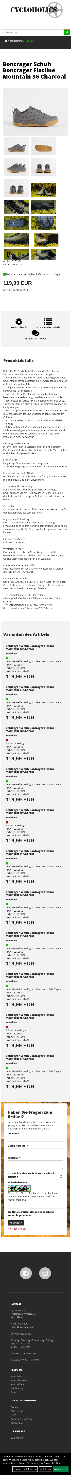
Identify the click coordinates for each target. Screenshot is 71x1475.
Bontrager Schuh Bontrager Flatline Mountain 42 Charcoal (30, 647)
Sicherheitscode (17, 1182)
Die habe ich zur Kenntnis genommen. (31, 1213)
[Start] (6, 40)
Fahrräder (16, 1376)
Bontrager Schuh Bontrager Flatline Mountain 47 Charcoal (30, 1057)
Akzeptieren (61, 1469)
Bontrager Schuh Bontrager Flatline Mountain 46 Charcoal (30, 1016)
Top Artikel (17, 1437)
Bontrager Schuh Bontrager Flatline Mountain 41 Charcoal (30, 852)
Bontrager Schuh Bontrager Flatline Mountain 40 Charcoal (30, 811)
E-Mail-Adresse (16, 1145)
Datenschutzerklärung (25, 1211)
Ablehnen (45, 1469)
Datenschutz (18, 1411)
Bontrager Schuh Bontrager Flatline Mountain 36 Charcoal (34, 70)
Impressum (17, 1422)
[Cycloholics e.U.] (36, 10)
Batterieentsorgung (21, 1418)
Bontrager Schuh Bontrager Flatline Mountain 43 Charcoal (30, 893)
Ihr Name (13, 1133)
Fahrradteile (17, 1384)
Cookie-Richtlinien (53, 1463)
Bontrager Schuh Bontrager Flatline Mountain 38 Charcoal (30, 729)
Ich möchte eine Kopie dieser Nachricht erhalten (31, 1175)
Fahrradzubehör (20, 1380)
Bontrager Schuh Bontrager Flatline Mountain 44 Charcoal (30, 934)
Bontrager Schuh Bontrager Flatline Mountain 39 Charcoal (30, 770)
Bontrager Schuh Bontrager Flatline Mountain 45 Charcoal (30, 975)
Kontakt (15, 1407)
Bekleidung (16, 40)
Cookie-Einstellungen (25, 1469)
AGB (13, 1415)
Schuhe (30, 40)
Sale (13, 1392)
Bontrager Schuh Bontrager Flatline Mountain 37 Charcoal (30, 688)
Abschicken (16, 1222)
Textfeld (13, 1157)
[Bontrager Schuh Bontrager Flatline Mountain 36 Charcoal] (35, 112)
